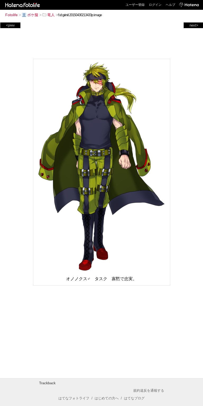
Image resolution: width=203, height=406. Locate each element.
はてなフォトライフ (73, 398)
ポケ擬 (32, 15)
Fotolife (11, 15)
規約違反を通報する (148, 390)
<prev (10, 25)
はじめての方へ (107, 398)
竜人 (51, 15)
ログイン (155, 5)
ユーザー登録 (135, 5)
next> (194, 25)
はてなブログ (134, 398)
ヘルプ (170, 5)
